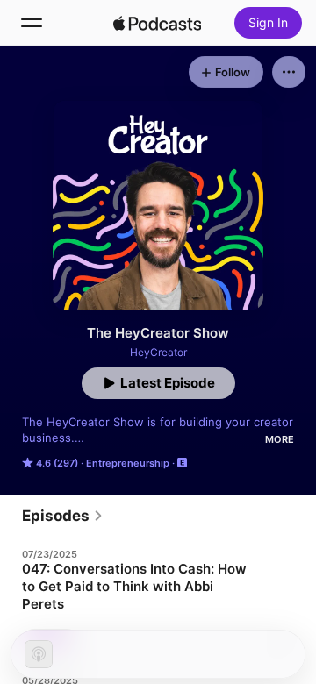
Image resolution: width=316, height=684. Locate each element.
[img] (157, 23)
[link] (63, 515)
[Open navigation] (31, 23)
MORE (279, 439)
